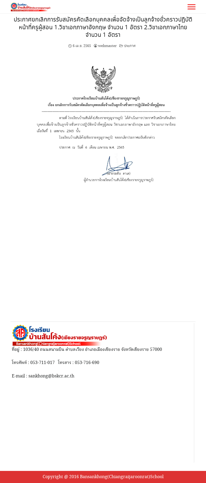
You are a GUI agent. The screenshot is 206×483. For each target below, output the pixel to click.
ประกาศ (129, 46)
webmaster (107, 46)
